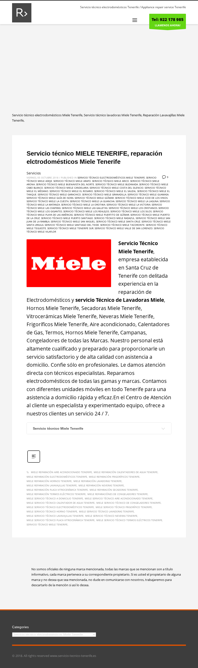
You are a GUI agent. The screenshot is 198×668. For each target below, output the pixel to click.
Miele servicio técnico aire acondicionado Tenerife (119, 498)
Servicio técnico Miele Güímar (94, 198)
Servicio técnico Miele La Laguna (137, 201)
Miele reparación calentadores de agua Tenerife (126, 472)
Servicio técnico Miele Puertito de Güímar (101, 214)
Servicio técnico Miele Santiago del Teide (72, 225)
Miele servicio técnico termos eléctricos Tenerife (129, 520)
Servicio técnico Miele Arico (110, 181)
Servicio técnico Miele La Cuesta (48, 201)
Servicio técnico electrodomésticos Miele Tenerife (111, 177)
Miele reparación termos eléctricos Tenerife (56, 494)
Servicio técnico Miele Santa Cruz (118, 221)
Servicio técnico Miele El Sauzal (115, 191)
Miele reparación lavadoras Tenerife (97, 481)
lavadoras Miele (118, 115)
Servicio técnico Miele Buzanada (116, 184)
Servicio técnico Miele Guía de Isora (50, 198)
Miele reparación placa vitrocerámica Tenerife (57, 489)
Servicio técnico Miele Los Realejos (86, 211)
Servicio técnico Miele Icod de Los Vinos (141, 198)
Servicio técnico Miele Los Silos (131, 211)
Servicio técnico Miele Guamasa (148, 194)
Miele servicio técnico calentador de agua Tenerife (61, 502)
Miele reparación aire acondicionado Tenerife (61, 472)
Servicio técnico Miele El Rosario (71, 191)
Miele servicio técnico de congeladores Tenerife (128, 502)
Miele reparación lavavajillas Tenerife (52, 485)
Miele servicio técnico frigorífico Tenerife (124, 507)
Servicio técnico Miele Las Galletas (84, 208)
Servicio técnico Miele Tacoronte (122, 225)
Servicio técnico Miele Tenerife (58, 428)
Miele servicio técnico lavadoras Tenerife (106, 511)
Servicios (34, 173)
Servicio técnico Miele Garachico (59, 194)
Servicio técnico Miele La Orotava (83, 204)
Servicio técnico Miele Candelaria (66, 187)
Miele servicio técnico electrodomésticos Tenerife (60, 507)
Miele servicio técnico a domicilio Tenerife (55, 498)
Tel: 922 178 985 (168, 19)
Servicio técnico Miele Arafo (72, 181)
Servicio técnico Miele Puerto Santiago (67, 218)
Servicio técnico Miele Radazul (114, 218)
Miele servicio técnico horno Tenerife (52, 511)
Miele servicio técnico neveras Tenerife (111, 515)
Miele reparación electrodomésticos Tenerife (57, 476)
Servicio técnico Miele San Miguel (73, 221)
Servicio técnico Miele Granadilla (104, 194)
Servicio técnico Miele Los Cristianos (133, 208)
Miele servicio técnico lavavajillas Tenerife (55, 515)
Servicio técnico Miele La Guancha (92, 201)
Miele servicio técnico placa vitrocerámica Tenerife (61, 520)
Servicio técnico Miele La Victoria (128, 204)
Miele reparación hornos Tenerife (49, 481)
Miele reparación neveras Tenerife (101, 485)
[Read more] (34, 462)
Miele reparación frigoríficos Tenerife (114, 476)
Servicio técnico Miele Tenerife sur (70, 228)
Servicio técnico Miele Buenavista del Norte (65, 184)
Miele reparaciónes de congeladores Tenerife (117, 494)
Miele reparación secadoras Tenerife (114, 489)
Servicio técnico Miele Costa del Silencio (116, 187)
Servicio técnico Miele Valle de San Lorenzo (124, 228)
